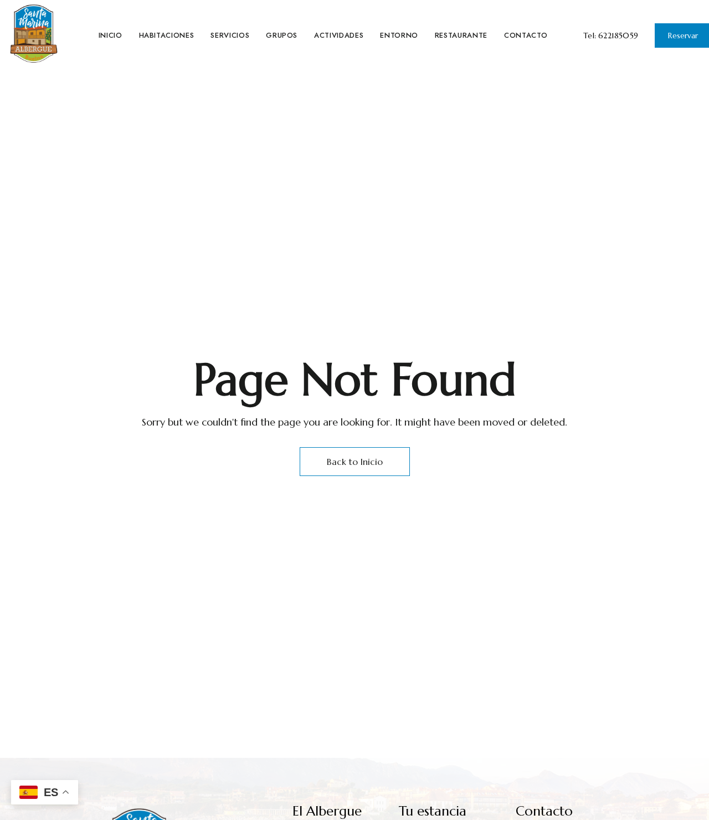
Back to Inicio (355, 461)
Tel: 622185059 (610, 36)
